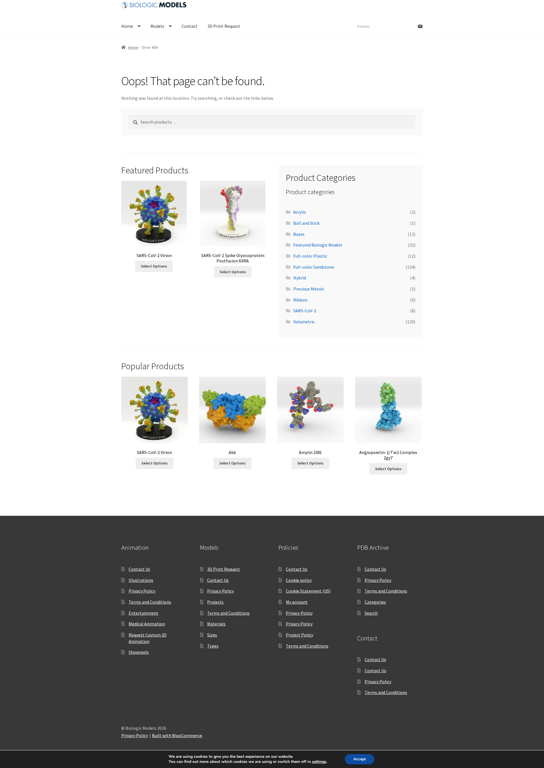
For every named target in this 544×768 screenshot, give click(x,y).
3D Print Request (223, 26)
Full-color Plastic (310, 256)
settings (319, 761)
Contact (189, 26)
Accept (359, 759)
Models (157, 26)
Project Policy (299, 635)
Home (127, 26)
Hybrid (299, 278)
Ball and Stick (306, 223)
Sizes (212, 635)
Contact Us (139, 569)
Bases (299, 234)
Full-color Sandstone (313, 267)
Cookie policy (299, 580)
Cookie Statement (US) (308, 591)
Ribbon (300, 300)
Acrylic (299, 212)
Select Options (154, 266)
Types (212, 646)
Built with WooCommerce (177, 735)
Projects (215, 602)
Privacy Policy (142, 591)
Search (371, 613)
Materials (216, 624)
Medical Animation (147, 624)
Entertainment (143, 613)
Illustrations (141, 580)
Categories (375, 602)
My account (297, 602)
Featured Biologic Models (317, 245)
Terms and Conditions (150, 602)
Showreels (139, 652)
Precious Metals (308, 289)
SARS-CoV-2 (304, 310)
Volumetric (304, 321)
